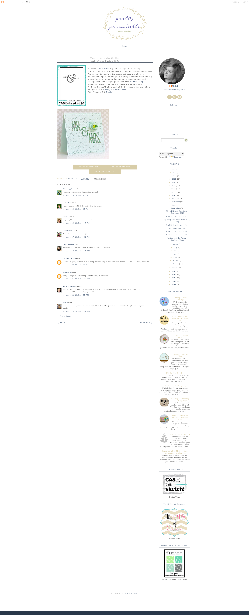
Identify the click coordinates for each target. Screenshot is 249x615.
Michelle (175, 86)
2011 (174, 284)
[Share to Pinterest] (104, 179)
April (175, 257)
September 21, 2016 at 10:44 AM (76, 279)
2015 (174, 271)
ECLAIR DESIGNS (131, 594)
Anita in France (69, 286)
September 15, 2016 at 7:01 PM (76, 195)
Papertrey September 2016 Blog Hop (177, 221)
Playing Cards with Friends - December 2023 (180, 417)
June (176, 251)
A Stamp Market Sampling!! (180, 299)
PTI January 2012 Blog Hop (180, 355)
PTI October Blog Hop (175, 373)
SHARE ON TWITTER (121, 167)
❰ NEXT (61, 322)
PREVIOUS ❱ (146, 322)
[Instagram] (174, 97)
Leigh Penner (68, 244)
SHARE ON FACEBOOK (89, 167)
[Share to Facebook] (102, 179)
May (176, 254)
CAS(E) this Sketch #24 (180, 434)
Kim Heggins (68, 189)
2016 (174, 195)
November (175, 202)
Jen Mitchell (68, 230)
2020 (174, 182)
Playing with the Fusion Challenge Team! (176, 239)
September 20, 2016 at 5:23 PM (76, 265)
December (176, 198)
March (176, 261)
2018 (173, 189)
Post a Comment (66, 316)
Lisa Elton (67, 203)
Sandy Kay (67, 272)
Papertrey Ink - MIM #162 (180, 336)
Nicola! (109, 92)
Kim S (65, 302)
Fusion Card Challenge (176, 228)
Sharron (66, 217)
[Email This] (95, 179)
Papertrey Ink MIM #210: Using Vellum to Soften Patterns (175, 452)
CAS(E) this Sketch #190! (115, 89)
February (175, 264)
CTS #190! (104, 69)
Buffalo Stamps (137, 82)
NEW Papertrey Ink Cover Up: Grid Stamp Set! (180, 318)
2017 (173, 192)
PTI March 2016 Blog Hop (175, 386)
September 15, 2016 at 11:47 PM (76, 223)
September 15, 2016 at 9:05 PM (76, 209)
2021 (174, 179)
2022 (174, 176)
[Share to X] (100, 179)
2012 (174, 281)
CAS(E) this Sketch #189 (176, 235)
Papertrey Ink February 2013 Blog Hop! (180, 400)
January (175, 267)
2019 (173, 186)
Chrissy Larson (69, 258)
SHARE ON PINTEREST (105, 172)
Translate (178, 157)
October (175, 205)
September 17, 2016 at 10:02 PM (76, 237)
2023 (174, 172)
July (176, 247)
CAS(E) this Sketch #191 (176, 225)
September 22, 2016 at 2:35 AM (76, 295)
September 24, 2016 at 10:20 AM (76, 311)
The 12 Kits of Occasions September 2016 (176, 212)
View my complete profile (174, 90)
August (176, 244)
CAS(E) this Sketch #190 (176, 231)
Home (124, 46)
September (175, 208)
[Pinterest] (169, 97)
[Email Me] (179, 97)
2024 (174, 169)
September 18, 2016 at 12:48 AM (76, 251)
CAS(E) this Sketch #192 (176, 216)
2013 (174, 278)
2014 (174, 275)
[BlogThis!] (97, 179)
